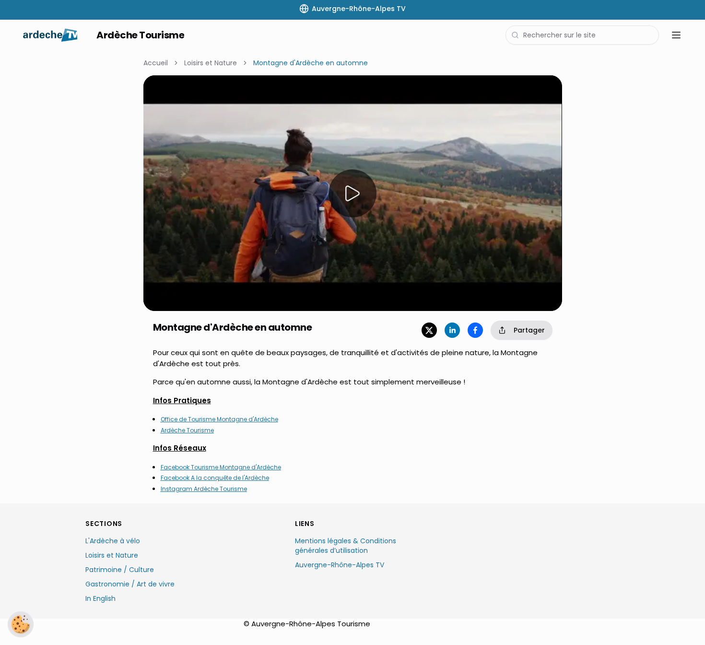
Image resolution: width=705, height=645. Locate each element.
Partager (529, 330)
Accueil (155, 63)
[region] (352, 193)
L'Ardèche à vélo (112, 541)
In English (100, 598)
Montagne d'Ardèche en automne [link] (310, 63)
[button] (170, 102)
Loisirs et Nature (210, 63)
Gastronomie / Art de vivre (130, 584)
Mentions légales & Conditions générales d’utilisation (345, 545)
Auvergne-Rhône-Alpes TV (339, 565)
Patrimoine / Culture (119, 569)
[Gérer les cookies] (21, 624)
